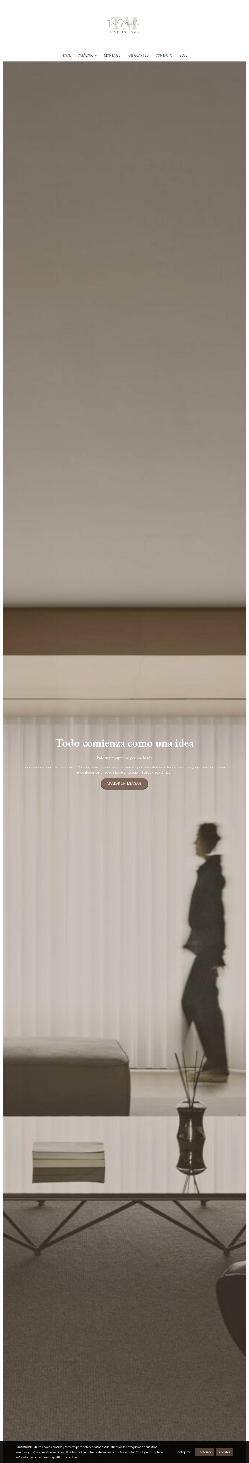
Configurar (183, 1452)
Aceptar (224, 1452)
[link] (124, 24)
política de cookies (65, 1457)
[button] (87, 55)
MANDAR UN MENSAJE (124, 783)
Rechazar (204, 1452)
